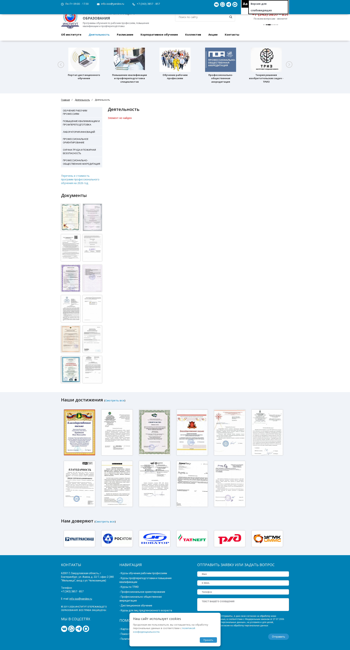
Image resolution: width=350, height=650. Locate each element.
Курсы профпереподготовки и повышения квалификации (145, 580)
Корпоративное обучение (159, 34)
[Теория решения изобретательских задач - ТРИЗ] (266, 59)
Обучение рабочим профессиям (175, 76)
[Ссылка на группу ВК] (216, 4)
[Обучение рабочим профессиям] (175, 59)
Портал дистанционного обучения (84, 76)
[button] (60, 64)
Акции (212, 34)
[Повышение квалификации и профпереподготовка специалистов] (129, 59)
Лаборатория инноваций (79, 132)
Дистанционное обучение (136, 605)
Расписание (125, 34)
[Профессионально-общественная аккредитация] (221, 59)
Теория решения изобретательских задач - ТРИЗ (266, 78)
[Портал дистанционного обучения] (84, 59)
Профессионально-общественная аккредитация (220, 78)
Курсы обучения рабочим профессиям (144, 573)
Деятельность (99, 34)
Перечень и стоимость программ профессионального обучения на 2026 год (80, 179)
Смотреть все (114, 400)
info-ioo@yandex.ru (112, 3)
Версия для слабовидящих (261, 7)
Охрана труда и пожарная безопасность (79, 151)
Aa (245, 3)
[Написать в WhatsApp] (222, 4)
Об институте (71, 34)
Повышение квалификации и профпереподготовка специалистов (129, 78)
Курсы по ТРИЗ (130, 586)
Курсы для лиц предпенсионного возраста (146, 610)
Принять (208, 640)
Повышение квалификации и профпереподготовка (81, 122)
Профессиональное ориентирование (75, 140)
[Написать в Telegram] (228, 4)
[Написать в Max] (234, 4)
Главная (65, 99)
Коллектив (193, 34)
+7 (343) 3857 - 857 (148, 3)
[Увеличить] (70, 217)
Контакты (232, 34)
